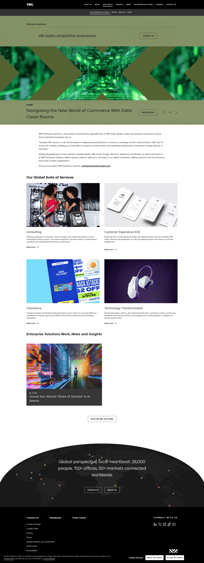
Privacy (29, 533)
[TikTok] (169, 524)
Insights (122, 12)
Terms (29, 537)
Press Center (79, 518)
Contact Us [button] (93, 490)
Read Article (148, 112)
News (129, 12)
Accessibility (31, 550)
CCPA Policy (31, 546)
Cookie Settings (33, 524)
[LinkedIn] (155, 524)
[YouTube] (174, 524)
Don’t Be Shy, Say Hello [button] (102, 419)
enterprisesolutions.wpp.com (96, 166)
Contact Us (148, 36)
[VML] (30, 4)
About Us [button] (112, 490)
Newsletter (56, 518)
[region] (102, 558)
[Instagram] (164, 524)
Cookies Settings (136, 558)
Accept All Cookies (175, 558)
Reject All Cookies (154, 558)
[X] (160, 524)
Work (114, 12)
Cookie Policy (32, 528)
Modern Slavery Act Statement (40, 542)
